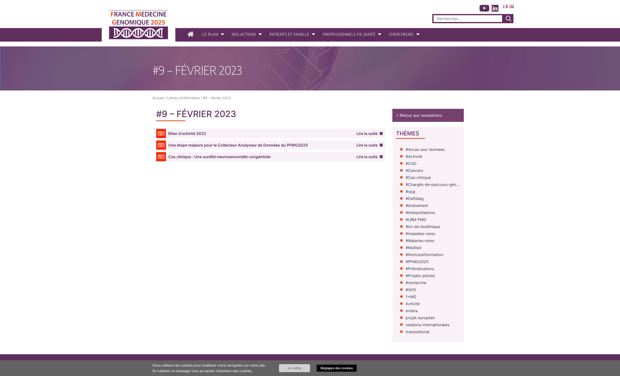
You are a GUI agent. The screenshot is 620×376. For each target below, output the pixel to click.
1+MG (411, 296)
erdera (412, 310)
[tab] (270, 133)
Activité (413, 303)
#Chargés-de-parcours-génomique (433, 184)
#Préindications (420, 268)
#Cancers (414, 170)
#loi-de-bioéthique (423, 226)
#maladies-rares (420, 233)
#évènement (417, 205)
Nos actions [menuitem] (244, 34)
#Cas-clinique (418, 177)
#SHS (411, 289)
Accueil (158, 98)
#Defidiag (415, 198)
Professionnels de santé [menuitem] (349, 34)
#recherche (416, 282)
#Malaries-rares (420, 240)
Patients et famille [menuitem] (289, 34)
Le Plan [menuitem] (210, 34)
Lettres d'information (183, 98)
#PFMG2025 (417, 261)
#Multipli (413, 247)
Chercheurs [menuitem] (401, 34)
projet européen (420, 317)
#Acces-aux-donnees (425, 149)
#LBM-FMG (416, 219)
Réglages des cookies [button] (336, 368)
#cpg (410, 191)
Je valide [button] (294, 368)
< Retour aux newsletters (419, 115)
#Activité (414, 156)
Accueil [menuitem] (191, 34)
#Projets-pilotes (420, 275)
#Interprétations (420, 212)
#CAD (411, 163)
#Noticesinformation (424, 254)
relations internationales (428, 324)
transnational (417, 331)
